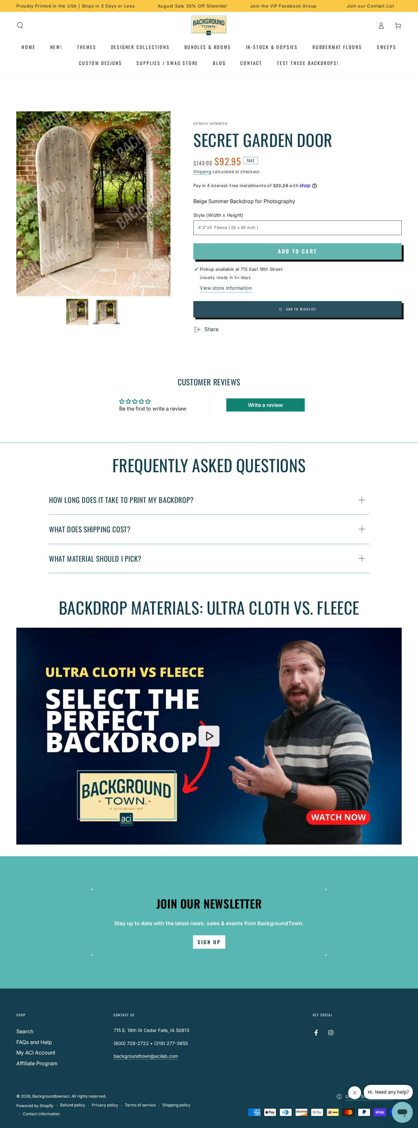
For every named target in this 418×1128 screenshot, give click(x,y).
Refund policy (72, 1105)
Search (24, 1031)
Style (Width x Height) (218, 215)
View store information (226, 288)
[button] (19, 25)
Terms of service (140, 1105)
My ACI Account (35, 1052)
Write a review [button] (265, 405)
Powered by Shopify (35, 1105)
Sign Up (209, 941)
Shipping (202, 171)
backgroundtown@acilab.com (146, 1056)
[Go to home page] (209, 25)
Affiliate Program (36, 1063)
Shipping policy (176, 1105)
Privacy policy (105, 1105)
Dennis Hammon (210, 123)
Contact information (41, 1113)
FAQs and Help (34, 1042)
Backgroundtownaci (51, 1096)
